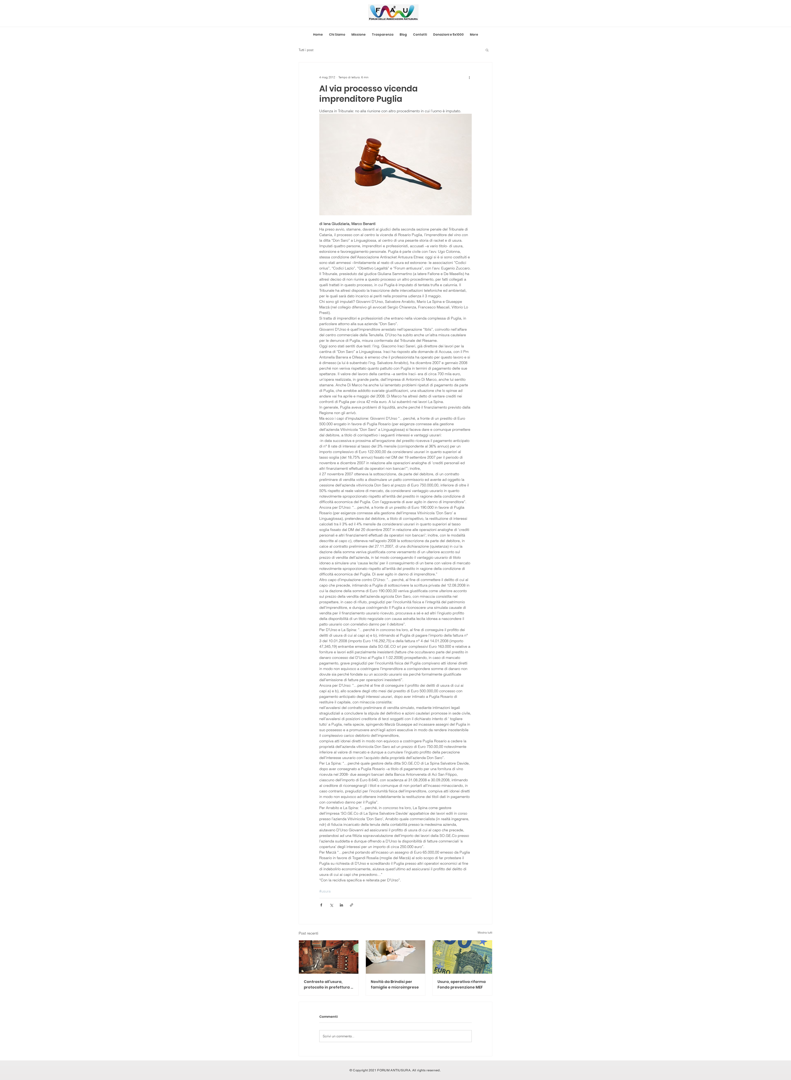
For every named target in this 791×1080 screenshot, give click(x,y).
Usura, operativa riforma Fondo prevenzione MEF (462, 984)
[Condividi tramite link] (351, 905)
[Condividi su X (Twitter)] (331, 905)
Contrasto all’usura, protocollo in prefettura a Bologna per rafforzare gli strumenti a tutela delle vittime (328, 984)
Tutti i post (306, 50)
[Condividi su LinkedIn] (341, 905)
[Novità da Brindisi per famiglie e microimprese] (395, 957)
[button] (487, 50)
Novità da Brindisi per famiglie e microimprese (395, 984)
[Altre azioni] (469, 77)
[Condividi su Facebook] (321, 905)
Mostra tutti (485, 932)
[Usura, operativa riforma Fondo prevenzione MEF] (462, 957)
